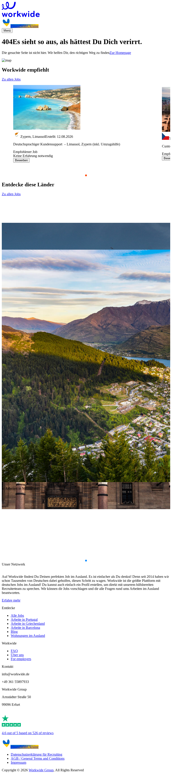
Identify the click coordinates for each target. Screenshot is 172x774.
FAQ (14, 651)
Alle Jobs (17, 615)
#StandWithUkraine (25, 26)
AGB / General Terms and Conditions (37, 758)
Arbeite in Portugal (24, 619)
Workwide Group (41, 770)
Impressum (18, 762)
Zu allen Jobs (11, 79)
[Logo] (86, 10)
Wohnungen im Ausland (28, 636)
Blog (14, 632)
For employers (21, 659)
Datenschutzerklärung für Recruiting (36, 754)
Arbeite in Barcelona (25, 627)
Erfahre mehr (11, 600)
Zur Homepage (120, 53)
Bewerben (21, 160)
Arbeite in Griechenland (28, 623)
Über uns (17, 655)
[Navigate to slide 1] (86, 175)
